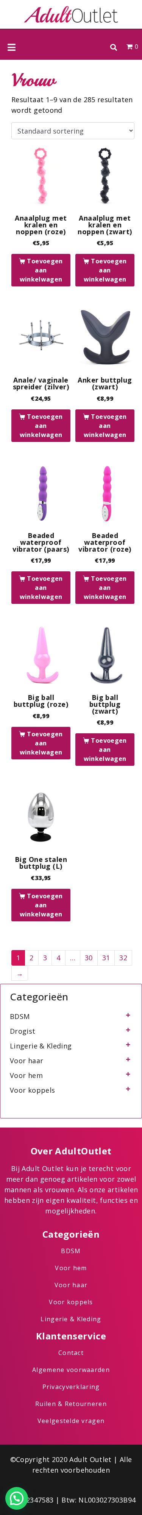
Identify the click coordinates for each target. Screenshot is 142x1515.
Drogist (23, 1031)
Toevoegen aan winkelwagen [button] (41, 270)
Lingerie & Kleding (41, 1045)
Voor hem (26, 1075)
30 (89, 957)
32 (123, 957)
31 (106, 957)
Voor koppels (32, 1090)
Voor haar (26, 1060)
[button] (113, 47)
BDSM (20, 1016)
